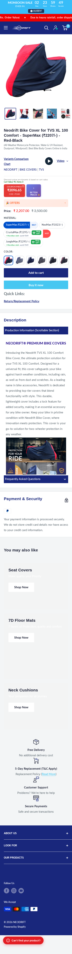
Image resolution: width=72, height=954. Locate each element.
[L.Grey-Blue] (30, 260)
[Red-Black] (8, 260)
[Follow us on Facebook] (6, 890)
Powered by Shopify (15, 927)
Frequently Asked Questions (23, 479)
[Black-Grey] (41, 260)
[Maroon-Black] (64, 260)
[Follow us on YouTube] (21, 890)
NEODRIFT (10, 169)
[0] (65, 28)
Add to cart (36, 272)
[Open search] (46, 28)
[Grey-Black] (53, 260)
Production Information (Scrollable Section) (32, 330)
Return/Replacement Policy (21, 301)
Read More (49, 774)
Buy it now (36, 285)
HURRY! (37, 11)
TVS (41, 169)
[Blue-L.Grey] (19, 260)
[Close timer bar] (68, 3)
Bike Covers (28, 169)
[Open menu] (6, 27)
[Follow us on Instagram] (14, 890)
